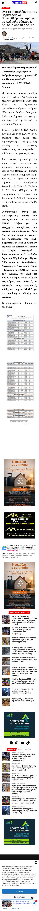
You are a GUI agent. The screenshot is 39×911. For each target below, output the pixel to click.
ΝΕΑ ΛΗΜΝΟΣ (14, 557)
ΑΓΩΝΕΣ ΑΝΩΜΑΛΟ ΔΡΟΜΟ (26, 553)
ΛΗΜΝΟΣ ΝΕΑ (28, 555)
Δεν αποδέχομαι (19, 897)
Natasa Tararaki (9, 39)
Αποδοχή (19, 891)
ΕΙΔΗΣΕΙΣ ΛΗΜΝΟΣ (8, 555)
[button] (36, 862)
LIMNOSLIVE (11, 553)
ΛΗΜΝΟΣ (19, 555)
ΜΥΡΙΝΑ (5, 557)
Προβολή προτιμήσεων (20, 903)
